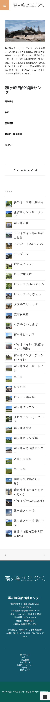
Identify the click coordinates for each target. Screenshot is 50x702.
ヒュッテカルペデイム (29, 284)
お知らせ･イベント (25, 665)
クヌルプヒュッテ (26, 304)
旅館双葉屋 (21, 314)
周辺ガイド (25, 670)
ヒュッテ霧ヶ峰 (24, 397)
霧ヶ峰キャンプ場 (26, 438)
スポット (25, 657)
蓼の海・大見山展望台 (28, 202)
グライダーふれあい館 (29, 500)
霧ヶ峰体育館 (22, 428)
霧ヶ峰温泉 (21, 223)
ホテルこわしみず (26, 324)
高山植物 (25, 660)
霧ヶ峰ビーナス (24, 334)
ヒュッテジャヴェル (27, 294)
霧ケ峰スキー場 (24, 510)
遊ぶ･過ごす (25, 662)
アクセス (25, 667)
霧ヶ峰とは (25, 654)
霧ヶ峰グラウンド (26, 407)
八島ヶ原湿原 (22, 459)
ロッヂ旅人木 (23, 274)
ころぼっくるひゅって (29, 244)
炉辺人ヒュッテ (24, 264)
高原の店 (20, 387)
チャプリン (21, 254)
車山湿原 (19, 469)
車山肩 (18, 377)
